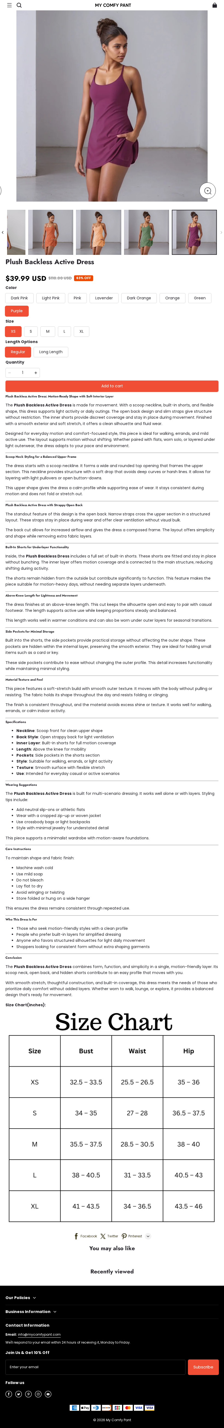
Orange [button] (172, 298)
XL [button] (81, 331)
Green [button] (200, 298)
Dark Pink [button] (19, 298)
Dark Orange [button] (139, 298)
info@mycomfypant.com (39, 1334)
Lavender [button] (104, 298)
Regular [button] (18, 352)
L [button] (64, 331)
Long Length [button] (51, 352)
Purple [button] (17, 311)
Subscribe (203, 1367)
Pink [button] (77, 298)
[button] (9, 5)
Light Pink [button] (51, 298)
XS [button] (13, 331)
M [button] (47, 331)
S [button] (31, 331)
